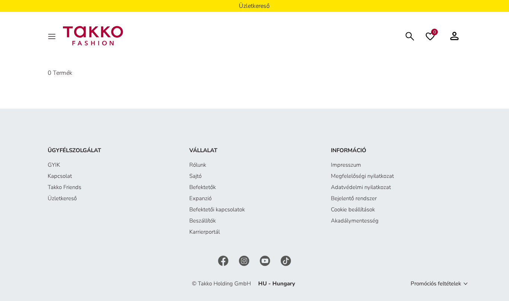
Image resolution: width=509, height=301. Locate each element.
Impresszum (346, 165)
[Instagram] (245, 260)
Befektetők (202, 187)
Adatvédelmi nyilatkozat (361, 187)
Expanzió (200, 198)
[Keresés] (410, 36)
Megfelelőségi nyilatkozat (362, 176)
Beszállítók (202, 220)
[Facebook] (224, 260)
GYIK (54, 165)
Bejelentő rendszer (354, 198)
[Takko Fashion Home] (93, 35)
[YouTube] (266, 260)
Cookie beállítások (353, 209)
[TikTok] (286, 260)
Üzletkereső (62, 198)
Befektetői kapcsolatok (217, 209)
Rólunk (197, 165)
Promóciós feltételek (436, 283)
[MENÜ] (52, 35)
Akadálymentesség (355, 220)
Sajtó (195, 176)
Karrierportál (204, 232)
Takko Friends (64, 187)
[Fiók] (454, 35)
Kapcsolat (60, 176)
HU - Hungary (276, 283)
